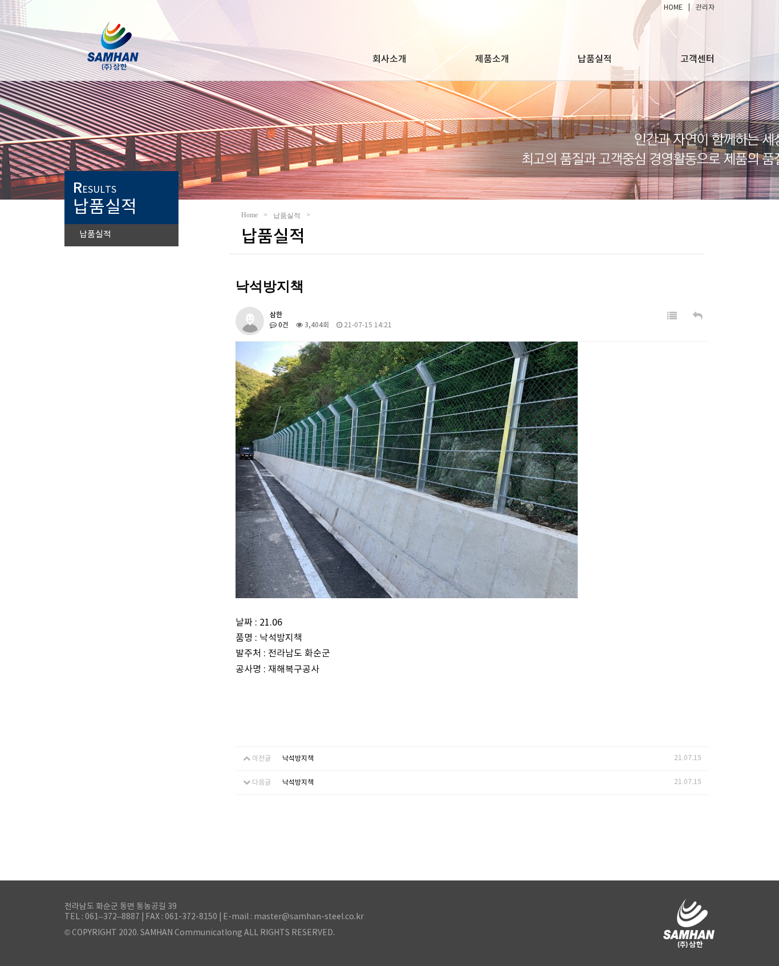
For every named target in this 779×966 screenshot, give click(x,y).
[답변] (697, 317)
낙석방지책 (298, 758)
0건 (283, 325)
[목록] (672, 317)
